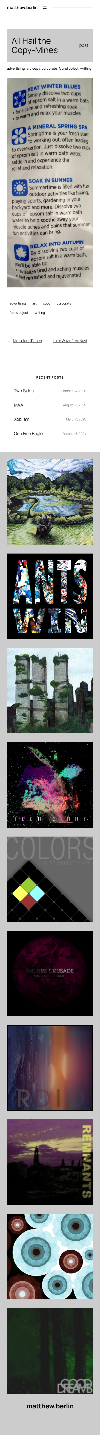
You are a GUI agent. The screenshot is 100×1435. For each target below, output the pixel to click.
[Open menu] (44, 7)
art (29, 68)
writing (85, 68)
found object (69, 68)
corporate (49, 68)
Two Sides (24, 390)
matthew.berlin (22, 7)
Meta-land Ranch (27, 340)
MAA (18, 405)
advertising (16, 68)
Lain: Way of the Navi (70, 340)
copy (36, 68)
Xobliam (21, 419)
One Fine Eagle (28, 433)
